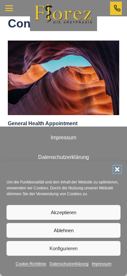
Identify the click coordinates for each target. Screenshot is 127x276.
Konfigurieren (63, 248)
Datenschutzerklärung (69, 264)
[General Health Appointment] (63, 78)
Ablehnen (64, 230)
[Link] (117, 8)
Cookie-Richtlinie (31, 264)
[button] (117, 169)
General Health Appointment (43, 123)
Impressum (101, 264)
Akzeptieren (63, 212)
